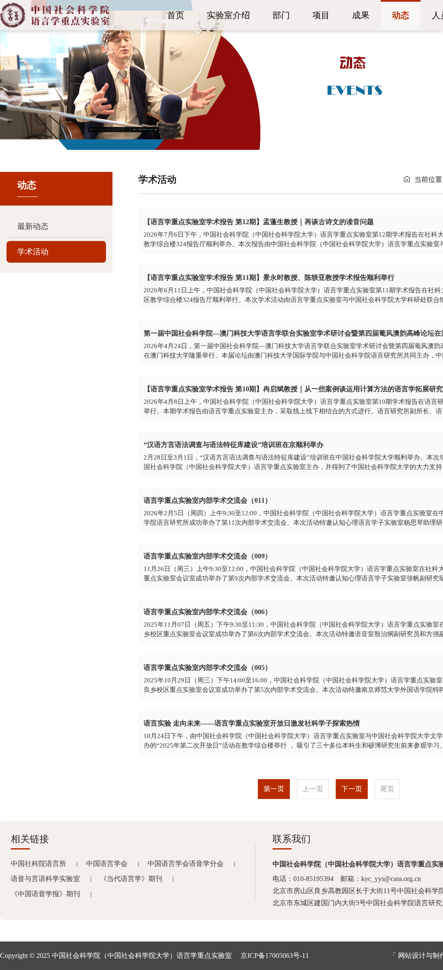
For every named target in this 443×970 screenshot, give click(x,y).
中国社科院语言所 (38, 863)
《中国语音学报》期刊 (45, 893)
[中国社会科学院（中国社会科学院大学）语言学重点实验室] (54, 25)
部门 (281, 15)
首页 (175, 15)
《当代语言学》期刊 (131, 878)
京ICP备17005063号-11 (275, 955)
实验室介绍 (228, 15)
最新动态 (32, 226)
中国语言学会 (107, 863)
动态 (400, 15)
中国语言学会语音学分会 (186, 863)
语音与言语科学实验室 (45, 878)
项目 (321, 15)
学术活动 (32, 251)
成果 (360, 15)
